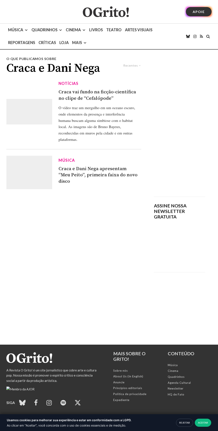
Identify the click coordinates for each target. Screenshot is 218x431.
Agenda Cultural (179, 382)
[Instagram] (195, 36)
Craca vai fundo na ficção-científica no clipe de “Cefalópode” (97, 95)
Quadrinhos (44, 29)
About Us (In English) (128, 376)
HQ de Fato (176, 394)
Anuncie (119, 382)
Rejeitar (184, 422)
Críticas (47, 42)
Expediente (121, 400)
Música (15, 29)
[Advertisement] (179, 126)
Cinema (73, 29)
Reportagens (21, 42)
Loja (64, 42)
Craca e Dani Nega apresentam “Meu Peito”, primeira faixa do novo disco (98, 175)
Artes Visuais (138, 29)
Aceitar (203, 422)
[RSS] (201, 36)
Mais (77, 42)
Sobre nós (120, 370)
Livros (96, 29)
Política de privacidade (129, 394)
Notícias (68, 83)
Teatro (114, 29)
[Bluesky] (188, 36)
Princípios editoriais (127, 388)
